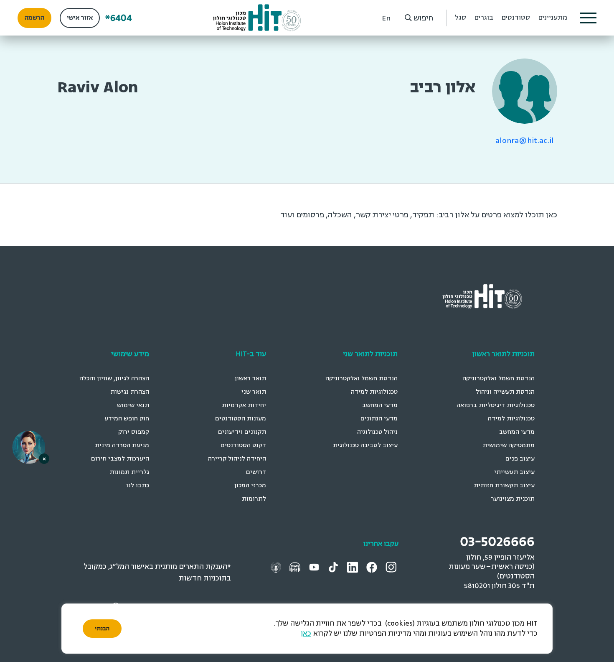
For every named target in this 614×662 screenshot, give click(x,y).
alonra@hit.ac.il (524, 140)
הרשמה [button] (34, 17)
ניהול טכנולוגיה (377, 432)
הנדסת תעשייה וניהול (505, 391)
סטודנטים (516, 18)
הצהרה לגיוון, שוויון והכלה (114, 378)
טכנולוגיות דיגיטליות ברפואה (496, 405)
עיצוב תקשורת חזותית (504, 485)
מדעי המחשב (517, 432)
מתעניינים (552, 18)
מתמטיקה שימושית (508, 445)
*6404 (118, 18)
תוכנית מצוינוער (513, 498)
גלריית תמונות (129, 472)
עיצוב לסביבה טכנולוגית (365, 445)
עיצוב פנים (520, 458)
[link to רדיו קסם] (277, 567)
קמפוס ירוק (133, 432)
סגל (460, 18)
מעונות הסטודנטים (240, 418)
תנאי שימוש (133, 405)
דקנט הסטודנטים (243, 445)
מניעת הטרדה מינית (122, 445)
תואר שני (253, 391)
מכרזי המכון (250, 485)
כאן (306, 633)
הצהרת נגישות (129, 391)
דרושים (256, 472)
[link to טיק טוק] (334, 567)
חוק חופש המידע (126, 418)
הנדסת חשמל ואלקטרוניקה (498, 378)
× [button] (44, 459)
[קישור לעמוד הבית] (257, 18)
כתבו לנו (137, 485)
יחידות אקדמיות (244, 405)
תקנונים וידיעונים (242, 432)
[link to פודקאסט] (295, 567)
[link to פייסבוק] (373, 567)
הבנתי (102, 628)
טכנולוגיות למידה (511, 418)
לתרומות (254, 498)
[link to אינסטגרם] (392, 567)
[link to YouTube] (315, 567)
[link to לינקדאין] (353, 567)
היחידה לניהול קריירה (237, 458)
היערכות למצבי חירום (120, 458)
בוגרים (483, 18)
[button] (588, 18)
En (386, 18)
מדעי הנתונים (379, 418)
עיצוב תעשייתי (514, 472)
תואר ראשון (250, 378)
